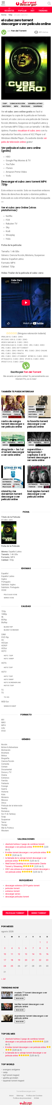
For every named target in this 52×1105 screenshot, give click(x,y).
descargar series (12, 894)
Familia (17, 482)
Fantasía (7, 484)
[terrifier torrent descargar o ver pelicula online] (7, 1006)
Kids (3, 794)
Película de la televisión (11, 805)
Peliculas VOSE (10, 594)
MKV (41, 414)
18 (12, 960)
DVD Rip (5, 637)
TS (2, 692)
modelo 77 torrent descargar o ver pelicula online (31, 993)
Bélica (4, 755)
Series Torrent (38, 913)
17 (5, 960)
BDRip (4, 619)
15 (40, 954)
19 (19, 960)
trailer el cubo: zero (13, 359)
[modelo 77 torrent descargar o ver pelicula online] (7, 995)
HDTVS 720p (9, 685)
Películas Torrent (15, 913)
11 (12, 954)
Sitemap (20, 1096)
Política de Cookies (34, 1096)
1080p (31, 407)
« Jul (3, 979)
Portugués (5, 582)
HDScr (4, 648)
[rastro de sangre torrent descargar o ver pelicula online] (13, 408)
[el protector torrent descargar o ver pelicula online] (7, 1018)
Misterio (5, 797)
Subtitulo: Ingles (8, 584)
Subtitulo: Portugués (10, 587)
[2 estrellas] (9, 333)
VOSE (5, 417)
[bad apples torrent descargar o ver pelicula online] (39, 478)
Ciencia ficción (7, 761)
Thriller (4, 825)
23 (47, 960)
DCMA (36, 1098)
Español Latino (36, 412)
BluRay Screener (11, 630)
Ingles (4, 579)
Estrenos (7, 482)
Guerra (4, 789)
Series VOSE (9, 598)
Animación (8, 479)
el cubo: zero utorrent (15, 356)
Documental (6, 769)
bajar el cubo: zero (13, 336)
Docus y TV (6, 772)
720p (3, 611)
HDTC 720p (8, 655)
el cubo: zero (38, 345)
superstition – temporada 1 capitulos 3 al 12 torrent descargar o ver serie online (38, 455)
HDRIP (4, 645)
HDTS (3, 663)
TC (2, 690)
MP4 (3, 725)
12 (19, 954)
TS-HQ (6, 697)
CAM (3, 634)
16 (47, 954)
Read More (20, 998)
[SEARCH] (49, 3)
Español (11, 442)
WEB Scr (5, 701)
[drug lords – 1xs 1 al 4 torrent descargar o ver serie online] (13, 439)
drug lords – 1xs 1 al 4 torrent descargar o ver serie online (12, 452)
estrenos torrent (12, 891)
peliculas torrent (12, 888)
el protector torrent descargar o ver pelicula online (31, 1017)
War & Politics (7, 828)
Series (5, 445)
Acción (4, 744)
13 (26, 954)
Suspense (5, 819)
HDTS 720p (8, 667)
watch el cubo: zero (13, 361)
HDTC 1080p (9, 658)
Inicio (11, 1096)
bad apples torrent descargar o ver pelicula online (38, 494)
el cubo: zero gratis (13, 350)
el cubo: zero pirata (13, 353)
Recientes (9, 11)
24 (5, 966)
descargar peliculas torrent (17, 896)
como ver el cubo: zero (15, 339)
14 (33, 954)
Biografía (5, 758)
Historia (33, 414)
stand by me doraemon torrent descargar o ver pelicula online (11, 495)
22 (40, 960)
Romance (5, 811)
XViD (3, 731)
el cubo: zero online (37, 350)
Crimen (4, 767)
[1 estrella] (7, 333)
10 (5, 954)
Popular (22, 11)
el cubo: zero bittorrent (16, 348)
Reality (4, 808)
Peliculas (7, 414)
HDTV (20, 442)
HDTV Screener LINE (12, 682)
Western (5, 830)
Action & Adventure (9, 747)
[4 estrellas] (14, 333)
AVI (4, 442)
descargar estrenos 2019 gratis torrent (22, 885)
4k (2, 617)
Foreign (4, 786)
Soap (3, 817)
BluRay (4, 622)
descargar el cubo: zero (15, 342)
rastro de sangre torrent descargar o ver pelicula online (12, 424)
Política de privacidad (22, 1098)
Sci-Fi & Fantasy (8, 814)
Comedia (7, 412)
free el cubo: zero (39, 356)
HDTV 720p (8, 676)
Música (4, 800)
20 (26, 960)
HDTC (3, 651)
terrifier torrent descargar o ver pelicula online (29, 1005)
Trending (42, 11)
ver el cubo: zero (35, 359)
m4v (3, 728)
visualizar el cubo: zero (29, 130)
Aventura (5, 753)
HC (2, 640)
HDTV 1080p (9, 679)
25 (12, 966)
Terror (17, 414)
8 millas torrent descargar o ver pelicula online (25, 852)
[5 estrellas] (16, 333)
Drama (16, 412)
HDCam (4, 643)
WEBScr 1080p (10, 706)
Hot (32, 11)
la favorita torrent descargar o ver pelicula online (37, 424)
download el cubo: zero (15, 345)
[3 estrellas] (12, 333)
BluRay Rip (8, 627)
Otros (16, 484)
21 (33, 960)
